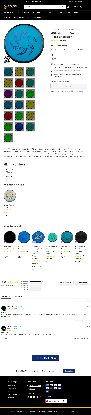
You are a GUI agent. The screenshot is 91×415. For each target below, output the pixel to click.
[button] (85, 320)
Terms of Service (41, 411)
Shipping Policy (65, 411)
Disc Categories (23, 13)
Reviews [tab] (4, 296)
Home (52, 30)
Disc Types (37, 13)
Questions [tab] (17, 296)
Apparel (7, 17)
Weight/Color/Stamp (58, 46)
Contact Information (53, 411)
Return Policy (74, 411)
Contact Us (12, 389)
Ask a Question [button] (67, 282)
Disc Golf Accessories (69, 13)
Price (52, 55)
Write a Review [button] (83, 282)
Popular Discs (51, 13)
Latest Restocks (34, 17)
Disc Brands (8, 13)
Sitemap (11, 398)
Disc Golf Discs (71, 30)
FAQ (9, 392)
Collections (60, 30)
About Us (11, 386)
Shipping (53, 81)
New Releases (19, 17)
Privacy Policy (31, 411)
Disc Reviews (12, 395)
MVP (19, 226)
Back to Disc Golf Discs (47, 358)
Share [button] (5, 320)
